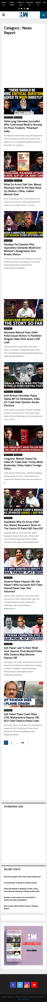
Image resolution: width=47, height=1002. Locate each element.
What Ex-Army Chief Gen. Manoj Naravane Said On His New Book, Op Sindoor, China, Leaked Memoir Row (23, 189)
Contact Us (38, 3)
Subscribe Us (29, 3)
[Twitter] (20, 985)
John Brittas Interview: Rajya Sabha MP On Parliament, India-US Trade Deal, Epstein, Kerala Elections (22, 400)
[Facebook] (13, 985)
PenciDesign (24, 999)
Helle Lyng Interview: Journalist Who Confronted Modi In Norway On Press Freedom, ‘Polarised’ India (23, 126)
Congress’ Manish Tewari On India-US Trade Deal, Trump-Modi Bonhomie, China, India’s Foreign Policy (23, 463)
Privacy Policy (11, 3)
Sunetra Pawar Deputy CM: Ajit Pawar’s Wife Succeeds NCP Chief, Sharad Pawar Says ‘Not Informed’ (23, 586)
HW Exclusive (9, 117)
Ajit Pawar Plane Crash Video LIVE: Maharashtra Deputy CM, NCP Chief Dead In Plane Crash (21, 717)
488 (22, 743)
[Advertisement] (23, 61)
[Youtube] (34, 985)
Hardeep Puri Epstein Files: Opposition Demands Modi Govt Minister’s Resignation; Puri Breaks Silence (22, 249)
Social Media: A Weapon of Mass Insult (20, 883)
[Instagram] (27, 985)
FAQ (44, 3)
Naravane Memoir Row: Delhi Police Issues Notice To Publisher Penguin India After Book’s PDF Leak (23, 337)
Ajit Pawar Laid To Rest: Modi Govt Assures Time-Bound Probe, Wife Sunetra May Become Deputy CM (23, 652)
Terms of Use (21, 3)
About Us (4, 3)
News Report (18, 117)
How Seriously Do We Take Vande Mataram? (22, 877)
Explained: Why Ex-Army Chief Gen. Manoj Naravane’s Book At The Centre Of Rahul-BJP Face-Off (23, 525)
